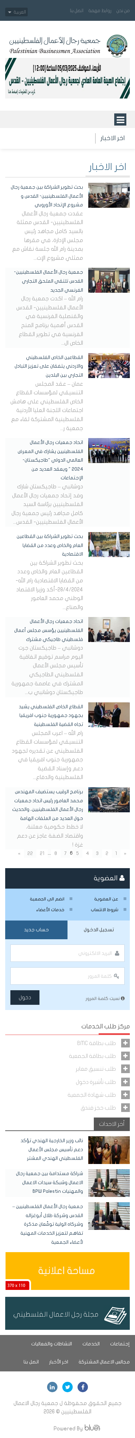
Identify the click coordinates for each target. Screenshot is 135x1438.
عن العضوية (106, 899)
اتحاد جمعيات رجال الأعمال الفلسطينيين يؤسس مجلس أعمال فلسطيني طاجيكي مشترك (48, 630)
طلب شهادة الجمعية (92, 1095)
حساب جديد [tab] (36, 929)
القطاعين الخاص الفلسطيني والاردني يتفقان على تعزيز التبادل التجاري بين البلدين (49, 366)
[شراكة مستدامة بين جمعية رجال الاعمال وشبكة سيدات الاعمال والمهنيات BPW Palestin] (109, 1183)
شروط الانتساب (104, 909)
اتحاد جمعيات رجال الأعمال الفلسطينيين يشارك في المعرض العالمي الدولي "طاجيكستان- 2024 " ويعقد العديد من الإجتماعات (50, 460)
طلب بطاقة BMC (96, 1043)
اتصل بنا (76, 10)
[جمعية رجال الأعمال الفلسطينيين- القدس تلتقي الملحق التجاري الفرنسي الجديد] (109, 279)
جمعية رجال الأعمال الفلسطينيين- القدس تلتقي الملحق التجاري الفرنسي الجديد (48, 280)
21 (42, 853)
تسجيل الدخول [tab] (99, 929)
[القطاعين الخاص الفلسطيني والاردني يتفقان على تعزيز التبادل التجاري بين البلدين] (109, 365)
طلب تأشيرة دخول (96, 1082)
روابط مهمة (100, 10)
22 (30, 853)
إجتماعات (120, 1343)
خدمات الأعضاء (50, 909)
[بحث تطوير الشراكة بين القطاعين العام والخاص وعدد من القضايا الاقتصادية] (109, 544)
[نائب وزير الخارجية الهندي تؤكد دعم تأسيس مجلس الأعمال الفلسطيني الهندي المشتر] (109, 1150)
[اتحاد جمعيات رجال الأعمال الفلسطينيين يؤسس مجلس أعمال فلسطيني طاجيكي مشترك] (109, 629)
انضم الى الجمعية (47, 899)
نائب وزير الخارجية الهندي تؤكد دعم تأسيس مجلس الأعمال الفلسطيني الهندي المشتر (51, 1149)
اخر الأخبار (58, 1361)
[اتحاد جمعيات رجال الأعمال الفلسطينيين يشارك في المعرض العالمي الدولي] (109, 450)
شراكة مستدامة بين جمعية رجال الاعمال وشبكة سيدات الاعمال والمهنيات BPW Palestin (49, 1182)
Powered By (68, 1428)
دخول (25, 997)
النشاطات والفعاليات (51, 1343)
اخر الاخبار (112, 138)
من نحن (123, 10)
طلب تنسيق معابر (96, 1069)
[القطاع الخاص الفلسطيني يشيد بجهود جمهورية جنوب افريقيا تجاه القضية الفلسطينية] (109, 714)
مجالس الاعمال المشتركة (104, 1361)
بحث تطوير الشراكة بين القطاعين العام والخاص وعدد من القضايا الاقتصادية (50, 545)
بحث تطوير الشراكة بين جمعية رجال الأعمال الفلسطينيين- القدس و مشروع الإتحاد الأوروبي (47, 196)
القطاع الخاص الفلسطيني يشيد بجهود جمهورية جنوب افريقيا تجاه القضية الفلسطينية (51, 715)
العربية (20, 12)
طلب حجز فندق (98, 1108)
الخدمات (91, 1343)
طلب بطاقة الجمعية (92, 1056)
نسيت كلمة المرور (103, 998)
